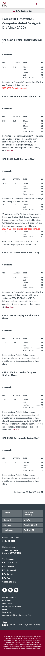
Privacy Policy (7, 603)
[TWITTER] (10, 590)
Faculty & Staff (30, 525)
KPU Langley (8, 566)
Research (7, 520)
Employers (8, 530)
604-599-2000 (8, 541)
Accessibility (6, 600)
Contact (5, 609)
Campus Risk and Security (11, 606)
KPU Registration (24, 11)
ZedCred (9, 150)
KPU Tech (6, 578)
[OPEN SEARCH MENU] (37, 4)
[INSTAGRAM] (16, 590)
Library (6, 512)
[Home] (16, 4)
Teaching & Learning (29, 513)
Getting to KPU (9, 581)
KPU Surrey (7, 574)
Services (7, 525)
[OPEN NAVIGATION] (41, 4)
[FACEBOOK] (4, 590)
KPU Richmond (9, 570)
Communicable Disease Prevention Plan (16, 615)
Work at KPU (29, 530)
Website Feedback (9, 597)
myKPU (27, 520)
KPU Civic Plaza (9, 562)
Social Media (6, 612)
